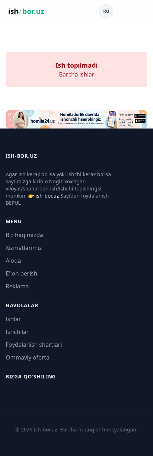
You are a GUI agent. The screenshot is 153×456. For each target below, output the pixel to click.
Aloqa (13, 260)
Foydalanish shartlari (34, 344)
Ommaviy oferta (27, 357)
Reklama (17, 286)
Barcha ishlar (76, 74)
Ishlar (13, 319)
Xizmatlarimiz (24, 248)
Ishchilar (17, 332)
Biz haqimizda (24, 235)
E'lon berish (21, 273)
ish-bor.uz (47, 195)
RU (106, 11)
